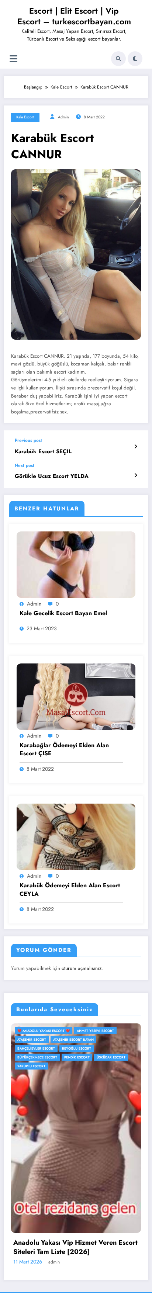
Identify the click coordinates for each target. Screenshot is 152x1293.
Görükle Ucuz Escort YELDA (52, 476)
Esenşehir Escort (71, 1048)
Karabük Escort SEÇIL (43, 451)
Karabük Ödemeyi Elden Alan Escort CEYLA (70, 889)
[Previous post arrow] (135, 446)
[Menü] (13, 59)
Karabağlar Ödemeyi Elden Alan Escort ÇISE (64, 749)
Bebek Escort (36, 1048)
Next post (24, 465)
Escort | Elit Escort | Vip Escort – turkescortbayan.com (74, 16)
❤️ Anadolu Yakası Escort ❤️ (50, 1030)
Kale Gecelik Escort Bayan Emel (63, 613)
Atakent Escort (97, 1030)
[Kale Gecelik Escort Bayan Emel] (76, 564)
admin (63, 117)
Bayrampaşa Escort (119, 1039)
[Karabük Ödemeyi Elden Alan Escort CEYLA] (76, 836)
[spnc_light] (135, 58)
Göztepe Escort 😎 (41, 1057)
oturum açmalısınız (81, 968)
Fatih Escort (105, 1048)
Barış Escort (83, 1039)
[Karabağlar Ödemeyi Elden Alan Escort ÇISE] (76, 696)
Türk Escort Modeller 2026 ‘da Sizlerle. (81, 1235)
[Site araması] (118, 58)
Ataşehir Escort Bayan (44, 1039)
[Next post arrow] (135, 475)
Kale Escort (25, 117)
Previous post (28, 440)
